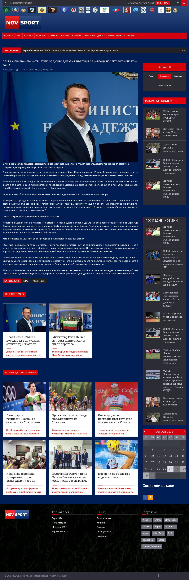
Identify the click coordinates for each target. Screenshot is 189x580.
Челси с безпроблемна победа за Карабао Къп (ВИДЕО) (173, 280)
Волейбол (28, 35)
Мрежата (120, 35)
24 (152, 469)
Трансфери (148, 540)
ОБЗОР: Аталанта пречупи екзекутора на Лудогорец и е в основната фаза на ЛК (173, 259)
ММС (25, 281)
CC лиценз (62, 576)
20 (170, 462)
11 (158, 456)
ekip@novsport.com (22, 3)
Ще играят (165, 76)
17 (152, 462)
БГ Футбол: (29, 50)
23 (146, 469)
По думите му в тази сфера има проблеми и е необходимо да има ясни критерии (23, 492)
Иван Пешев (39, 281)
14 (176, 456)
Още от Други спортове (20, 372)
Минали (178, 76)
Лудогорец (170, 520)
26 (164, 469)
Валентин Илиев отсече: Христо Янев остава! (172, 132)
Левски (146, 520)
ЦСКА (158, 520)
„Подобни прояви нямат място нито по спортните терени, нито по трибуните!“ (23, 355)
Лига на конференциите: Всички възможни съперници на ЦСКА (66, 50)
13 (170, 456)
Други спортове (45, 69)
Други (100, 36)
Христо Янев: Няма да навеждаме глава (173, 147)
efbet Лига (158, 533)
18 (158, 462)
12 (164, 456)
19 (164, 462)
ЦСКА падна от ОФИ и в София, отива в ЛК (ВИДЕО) (171, 116)
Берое (158, 526)
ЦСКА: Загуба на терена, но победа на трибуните (172, 316)
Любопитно (89, 35)
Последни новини (161, 220)
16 (146, 462)
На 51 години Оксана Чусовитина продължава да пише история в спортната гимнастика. (23, 434)
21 (176, 462)
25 (158, 469)
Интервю (65, 35)
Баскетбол (41, 35)
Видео (111, 35)
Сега (151, 76)
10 (152, 456)
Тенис (18, 35)
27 (170, 469)
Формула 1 (53, 35)
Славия (146, 526)
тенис (146, 533)
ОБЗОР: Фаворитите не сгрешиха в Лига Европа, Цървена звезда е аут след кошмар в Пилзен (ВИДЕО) (173, 380)
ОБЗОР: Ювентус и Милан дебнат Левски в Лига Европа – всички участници (173, 166)
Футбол (7, 36)
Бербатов (170, 526)
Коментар (76, 35)
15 (183, 456)
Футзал (130, 35)
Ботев (161, 540)
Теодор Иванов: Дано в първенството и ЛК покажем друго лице (172, 356)
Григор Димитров (152, 546)
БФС (170, 533)
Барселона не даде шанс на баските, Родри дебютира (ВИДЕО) (171, 299)
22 (183, 462)
